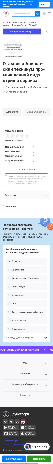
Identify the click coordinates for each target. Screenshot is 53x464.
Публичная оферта (10, 441)
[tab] (12, 112)
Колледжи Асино (19, 25)
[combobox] (25, 13)
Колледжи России (10, 22)
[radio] (7, 136)
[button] (26, 364)
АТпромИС (33, 25)
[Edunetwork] (6, 14)
